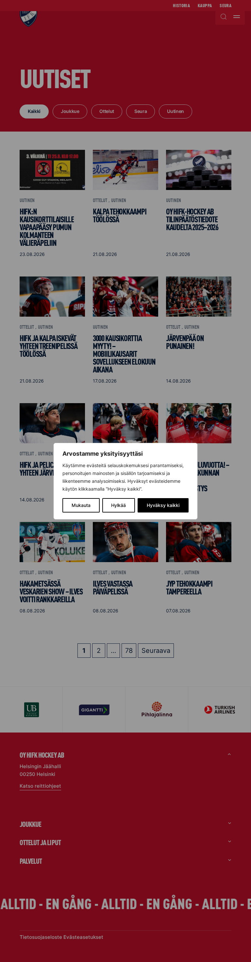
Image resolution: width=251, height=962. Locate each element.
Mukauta (81, 505)
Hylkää (118, 505)
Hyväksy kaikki (163, 505)
